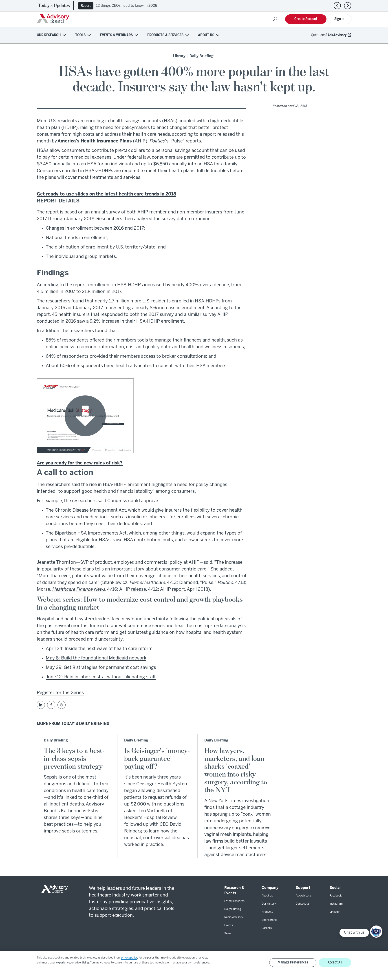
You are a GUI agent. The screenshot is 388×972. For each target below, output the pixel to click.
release (138, 589)
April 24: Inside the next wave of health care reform (99, 649)
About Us (206, 35)
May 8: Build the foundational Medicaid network (96, 658)
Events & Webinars (116, 35)
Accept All (335, 962)
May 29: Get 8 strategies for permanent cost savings (101, 668)
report (209, 134)
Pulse (207, 583)
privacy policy (129, 957)
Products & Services (165, 35)
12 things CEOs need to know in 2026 (126, 5)
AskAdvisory (337, 35)
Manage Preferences (293, 962)
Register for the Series (60, 693)
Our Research (49, 35)
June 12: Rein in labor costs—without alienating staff (101, 677)
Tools (80, 35)
